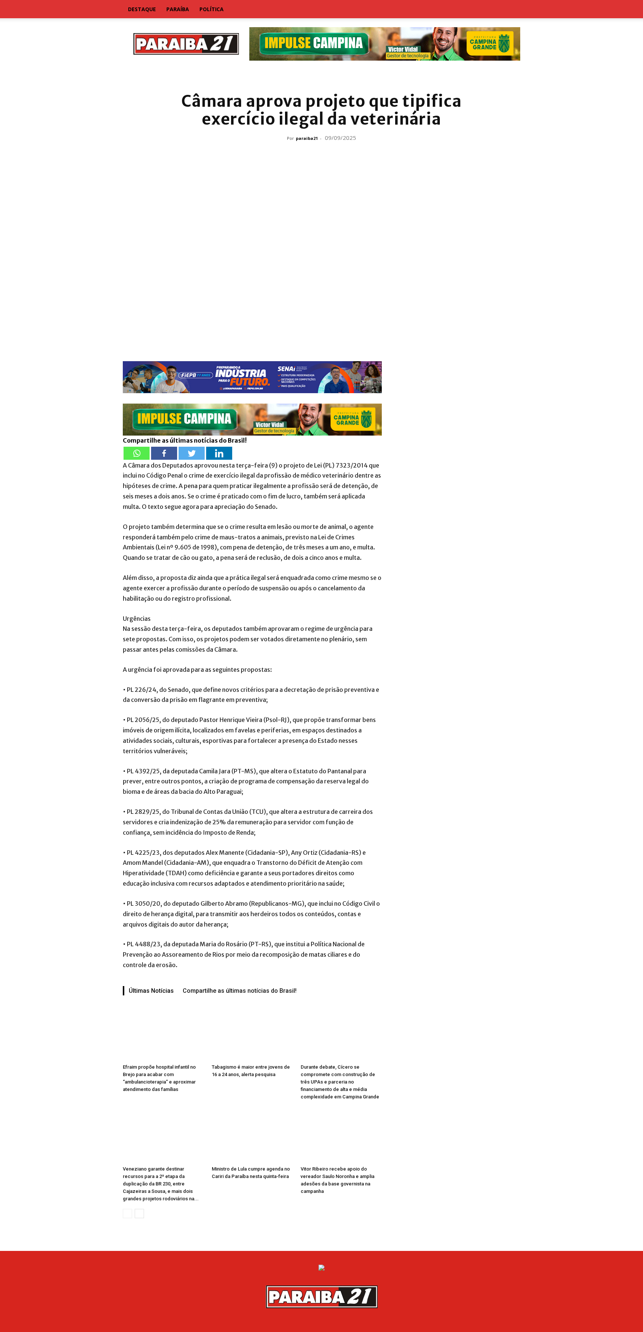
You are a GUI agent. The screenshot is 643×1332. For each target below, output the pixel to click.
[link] (321, 76)
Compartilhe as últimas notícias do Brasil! (240, 990)
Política (211, 9)
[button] (511, 9)
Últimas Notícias (151, 990)
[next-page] (139, 1213)
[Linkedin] (219, 453)
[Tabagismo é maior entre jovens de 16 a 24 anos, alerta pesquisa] (252, 1033)
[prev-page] (127, 1213)
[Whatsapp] (137, 453)
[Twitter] (192, 453)
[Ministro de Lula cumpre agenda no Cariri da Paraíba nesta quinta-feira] (252, 1135)
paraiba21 (307, 138)
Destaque (142, 9)
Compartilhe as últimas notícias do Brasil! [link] (185, 440)
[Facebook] (164, 453)
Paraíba (177, 9)
